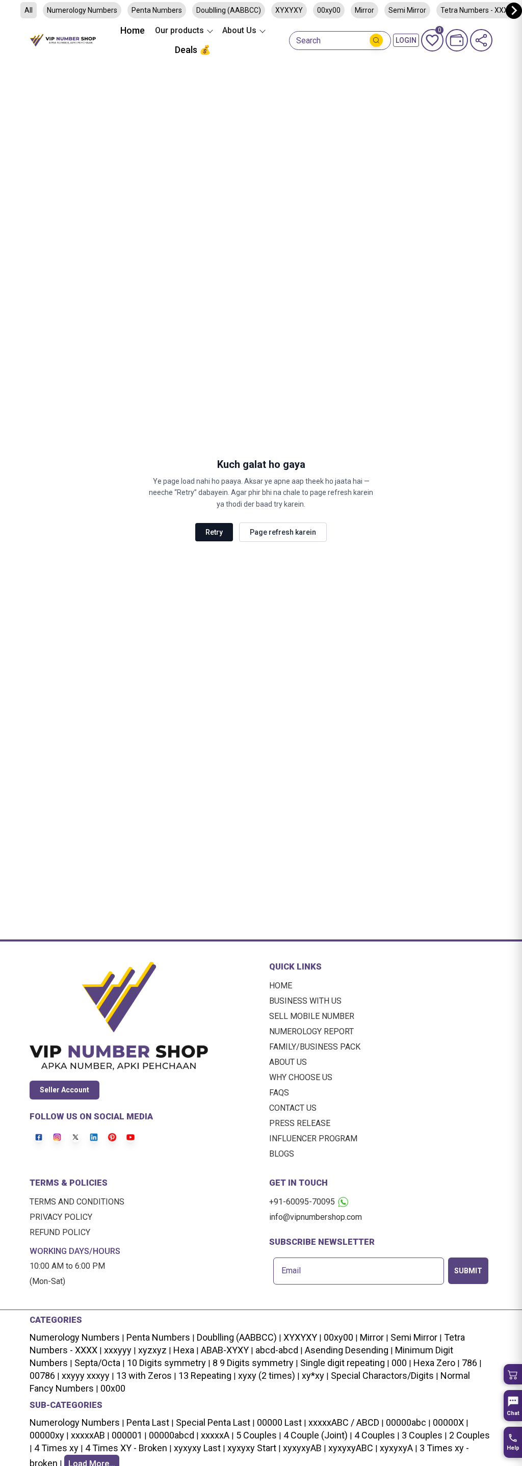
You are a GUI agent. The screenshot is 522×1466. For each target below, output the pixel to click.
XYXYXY (289, 10)
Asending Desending (346, 1350)
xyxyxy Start (251, 1448)
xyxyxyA (396, 1448)
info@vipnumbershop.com (315, 1217)
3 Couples (422, 1435)
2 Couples (469, 1435)
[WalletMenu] (457, 40)
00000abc (406, 1422)
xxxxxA (215, 1435)
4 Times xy (56, 1448)
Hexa (183, 1350)
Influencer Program (313, 1138)
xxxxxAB (88, 1435)
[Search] (376, 40)
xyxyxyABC (350, 1448)
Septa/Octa (97, 1362)
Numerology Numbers (82, 10)
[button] (513, 1374)
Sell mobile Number (311, 1016)
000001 (127, 1435)
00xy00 (329, 10)
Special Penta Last (213, 1422)
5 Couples (256, 1435)
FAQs (279, 1092)
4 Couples (374, 1435)
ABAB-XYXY (225, 1350)
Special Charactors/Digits (382, 1375)
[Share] (481, 40)
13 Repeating (204, 1375)
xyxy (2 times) (266, 1375)
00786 (42, 1375)
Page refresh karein (283, 532)
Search (308, 41)
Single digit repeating (342, 1362)
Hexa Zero (434, 1362)
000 (399, 1362)
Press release (299, 1123)
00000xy (47, 1435)
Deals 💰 (193, 49)
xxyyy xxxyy (86, 1375)
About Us (288, 1062)
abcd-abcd (276, 1350)
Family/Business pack (314, 1047)
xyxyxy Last (197, 1448)
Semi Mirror (407, 10)
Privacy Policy (61, 1217)
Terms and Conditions (77, 1202)
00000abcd (171, 1435)
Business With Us (305, 1001)
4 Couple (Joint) (315, 1435)
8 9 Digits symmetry (253, 1362)
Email (291, 1271)
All (28, 10)
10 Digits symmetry (166, 1362)
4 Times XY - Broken (126, 1448)
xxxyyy (118, 1350)
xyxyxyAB (302, 1448)
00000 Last (279, 1422)
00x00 (112, 1388)
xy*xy (313, 1375)
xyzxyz (152, 1350)
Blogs (281, 1154)
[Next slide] (514, 11)
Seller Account (64, 1090)
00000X (448, 1422)
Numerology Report (311, 1031)
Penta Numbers (157, 10)
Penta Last (147, 1422)
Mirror (364, 10)
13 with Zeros (144, 1375)
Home (132, 30)
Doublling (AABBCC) (228, 10)
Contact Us (293, 1108)
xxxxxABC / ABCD (343, 1422)
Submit (468, 1271)
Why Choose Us (300, 1077)
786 (469, 1362)
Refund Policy (60, 1232)
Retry (214, 532)
